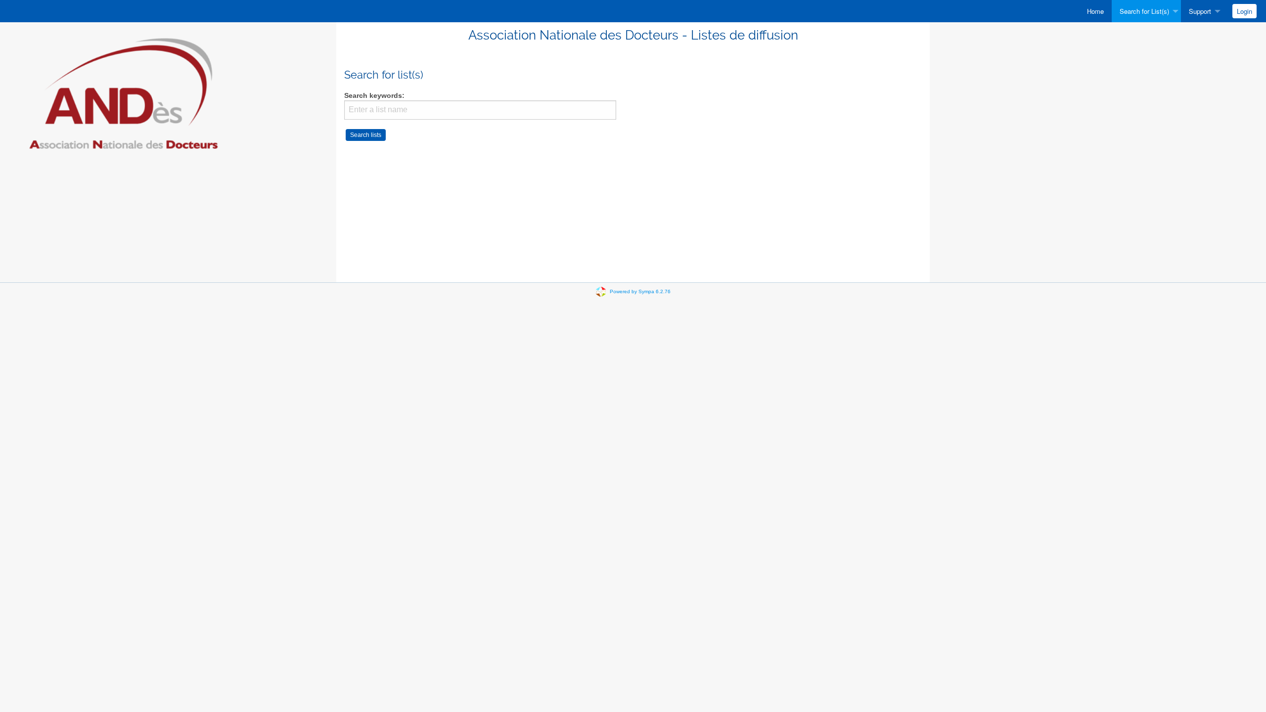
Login (1244, 11)
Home (1095, 11)
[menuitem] (1095, 11)
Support (1200, 11)
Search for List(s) (1144, 11)
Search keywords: (374, 95)
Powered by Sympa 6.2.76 (640, 291)
